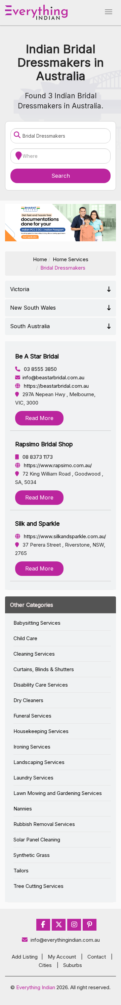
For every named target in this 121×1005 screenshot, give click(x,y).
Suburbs (72, 965)
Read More (39, 418)
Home (40, 259)
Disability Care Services (40, 685)
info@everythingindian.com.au (65, 940)
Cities (45, 965)
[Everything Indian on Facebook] (43, 925)
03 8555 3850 (40, 369)
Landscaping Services (39, 762)
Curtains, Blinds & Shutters (43, 669)
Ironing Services (31, 746)
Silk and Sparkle (37, 523)
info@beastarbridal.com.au (53, 377)
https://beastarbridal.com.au (56, 386)
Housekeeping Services (41, 731)
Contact (96, 957)
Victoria (19, 289)
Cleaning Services (34, 654)
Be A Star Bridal (37, 356)
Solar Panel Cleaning (36, 839)
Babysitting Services (37, 623)
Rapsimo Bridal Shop (44, 444)
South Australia (30, 326)
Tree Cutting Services (38, 886)
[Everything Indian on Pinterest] (89, 925)
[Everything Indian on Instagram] (74, 925)
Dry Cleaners (28, 700)
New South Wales (33, 307)
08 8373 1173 (37, 457)
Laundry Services (33, 777)
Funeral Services (32, 716)
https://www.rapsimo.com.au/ (57, 465)
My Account (62, 957)
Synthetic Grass (31, 855)
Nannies (22, 808)
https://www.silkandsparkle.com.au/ (64, 536)
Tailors (21, 870)
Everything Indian (35, 987)
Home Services (70, 259)
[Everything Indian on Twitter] (58, 925)
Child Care (25, 638)
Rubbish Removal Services (44, 824)
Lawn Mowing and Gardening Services (57, 793)
